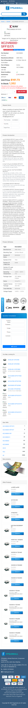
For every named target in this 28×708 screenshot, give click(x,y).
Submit (15, 346)
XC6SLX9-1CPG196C (14, 364)
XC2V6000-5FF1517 (8, 430)
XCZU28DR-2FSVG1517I (14, 412)
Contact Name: (8, 321)
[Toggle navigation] (2, 18)
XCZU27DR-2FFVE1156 (14, 381)
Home (2, 21)
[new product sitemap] (14, 469)
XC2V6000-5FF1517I (8, 426)
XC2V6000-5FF (7, 433)
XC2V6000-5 (6, 437)
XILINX (8, 21)
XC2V (4, 448)
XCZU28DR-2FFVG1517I (14, 395)
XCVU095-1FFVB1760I (14, 389)
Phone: (9, 332)
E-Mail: (9, 328)
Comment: (8, 335)
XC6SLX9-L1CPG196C (14, 369)
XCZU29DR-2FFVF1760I (14, 376)
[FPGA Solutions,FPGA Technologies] (14, 8)
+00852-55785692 (8, 669)
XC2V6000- (6, 440)
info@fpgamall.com (8, 672)
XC (3, 455)
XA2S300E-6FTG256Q (14, 385)
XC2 (4, 451)
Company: (8, 324)
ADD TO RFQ (21, 91)
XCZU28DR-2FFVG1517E (15, 404)
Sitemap (13, 1)
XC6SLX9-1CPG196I (13, 360)
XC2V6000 (6, 444)
